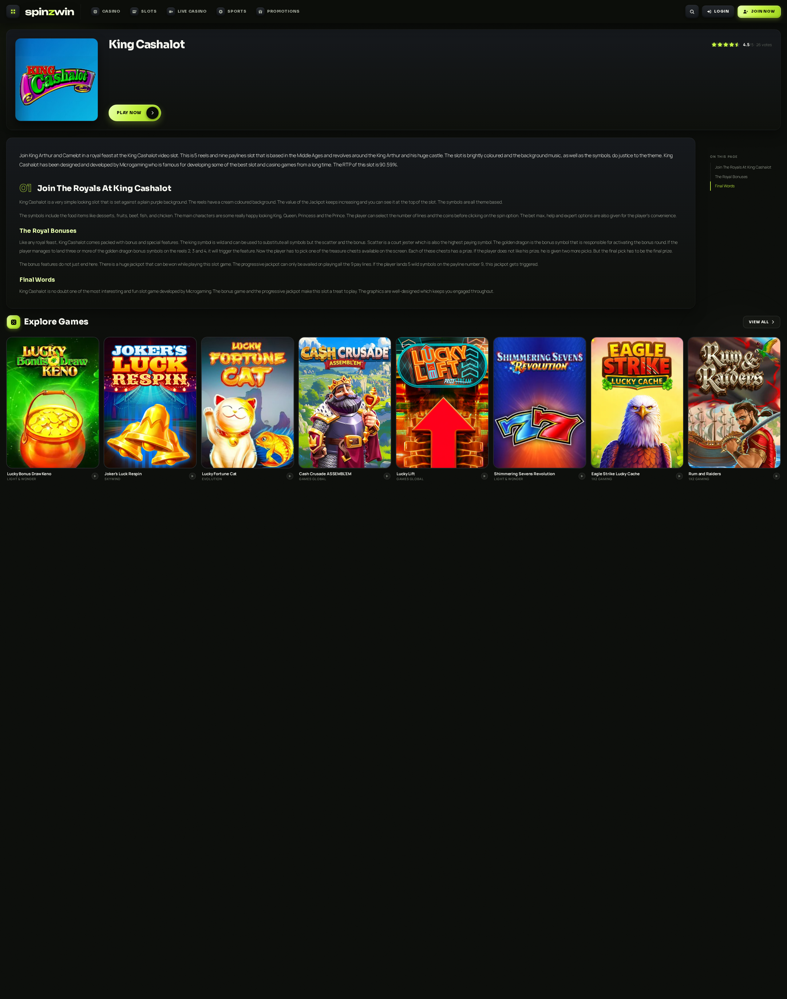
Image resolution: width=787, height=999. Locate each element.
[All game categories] (13, 11)
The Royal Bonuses (731, 176)
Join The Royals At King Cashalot (743, 167)
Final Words (725, 186)
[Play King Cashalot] (56, 79)
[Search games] (692, 11)
